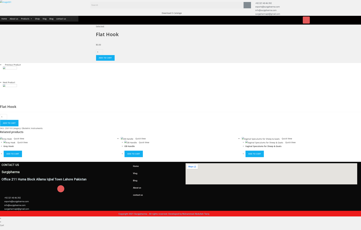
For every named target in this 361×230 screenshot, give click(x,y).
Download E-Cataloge (172, 13)
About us (14, 18)
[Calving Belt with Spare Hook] (10, 73)
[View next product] (16, 82)
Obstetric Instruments (32, 128)
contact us (61, 18)
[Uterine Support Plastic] (10, 91)
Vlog (45, 18)
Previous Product (13, 64)
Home (4, 18)
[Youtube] (322, 20)
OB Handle (129, 146)
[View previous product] (3, 64)
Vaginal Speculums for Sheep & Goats (263, 146)
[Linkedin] (314, 20)
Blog (51, 18)
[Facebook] (289, 20)
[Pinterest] (331, 20)
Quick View (18, 138)
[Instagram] (306, 20)
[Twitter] (297, 20)
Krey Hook (9, 146)
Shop (37, 18)
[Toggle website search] (76, 18)
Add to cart (105, 58)
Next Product (9, 82)
